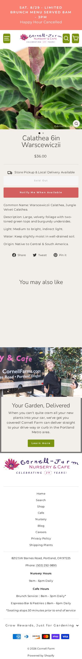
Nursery (40, 519)
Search (41, 500)
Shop (41, 506)
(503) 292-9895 (46, 565)
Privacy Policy (41, 538)
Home (41, 493)
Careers (41, 532)
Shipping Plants (41, 545)
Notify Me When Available (41, 192)
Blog (41, 525)
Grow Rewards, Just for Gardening (39, 625)
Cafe (41, 512)
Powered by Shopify (41, 655)
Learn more (41, 443)
